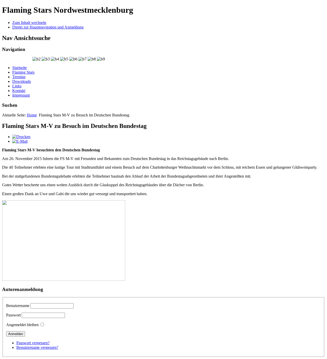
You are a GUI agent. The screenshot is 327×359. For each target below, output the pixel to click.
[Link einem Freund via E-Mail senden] (20, 141)
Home (32, 115)
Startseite (19, 67)
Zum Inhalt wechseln (29, 22)
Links (16, 86)
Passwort (13, 315)
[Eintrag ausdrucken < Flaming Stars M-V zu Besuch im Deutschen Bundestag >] (21, 137)
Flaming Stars (23, 72)
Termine (19, 77)
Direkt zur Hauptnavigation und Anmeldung (48, 27)
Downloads (21, 81)
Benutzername (17, 305)
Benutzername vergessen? (37, 347)
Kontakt (18, 90)
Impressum (21, 95)
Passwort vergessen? (33, 343)
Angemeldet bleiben (22, 325)
